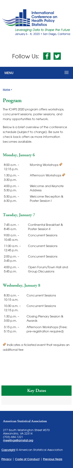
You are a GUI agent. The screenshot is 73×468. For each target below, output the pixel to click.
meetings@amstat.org (18, 440)
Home (6, 89)
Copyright (8, 450)
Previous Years (52, 459)
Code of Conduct (27, 459)
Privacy (6, 459)
